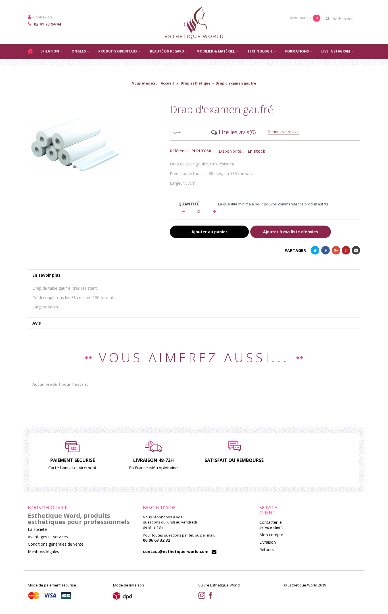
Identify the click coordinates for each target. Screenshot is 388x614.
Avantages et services (48, 536)
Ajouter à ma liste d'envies (290, 231)
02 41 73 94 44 (47, 24)
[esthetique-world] (194, 22)
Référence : (180, 151)
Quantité (188, 204)
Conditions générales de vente (56, 544)
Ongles (79, 51)
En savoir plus (46, 275)
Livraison (267, 542)
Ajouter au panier (209, 231)
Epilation (49, 51)
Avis (36, 323)
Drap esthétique (195, 83)
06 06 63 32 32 (156, 540)
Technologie (260, 51)
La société (37, 529)
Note (177, 132)
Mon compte (271, 534)
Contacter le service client (271, 525)
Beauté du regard (167, 51)
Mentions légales (43, 551)
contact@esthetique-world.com (175, 551)
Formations (297, 51)
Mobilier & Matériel (216, 51)
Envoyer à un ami (356, 250)
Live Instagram (335, 51)
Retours (266, 549)
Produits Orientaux (117, 51)
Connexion (42, 17)
